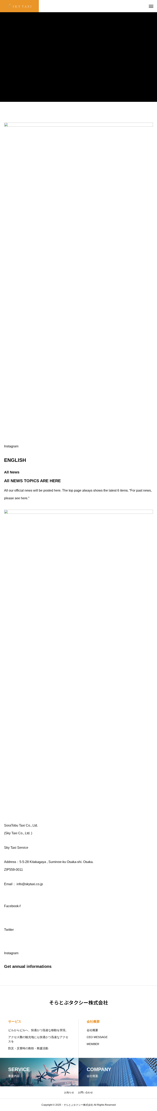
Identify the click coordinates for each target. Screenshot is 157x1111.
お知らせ (69, 1092)
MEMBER (93, 1044)
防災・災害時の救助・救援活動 (28, 1048)
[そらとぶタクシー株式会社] (19, 6)
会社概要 (93, 1021)
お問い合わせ (85, 1092)
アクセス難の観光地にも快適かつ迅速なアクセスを (38, 1039)
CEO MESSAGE (97, 1037)
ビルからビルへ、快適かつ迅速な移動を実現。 (38, 1030)
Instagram (11, 446)
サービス (14, 1021)
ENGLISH (15, 460)
